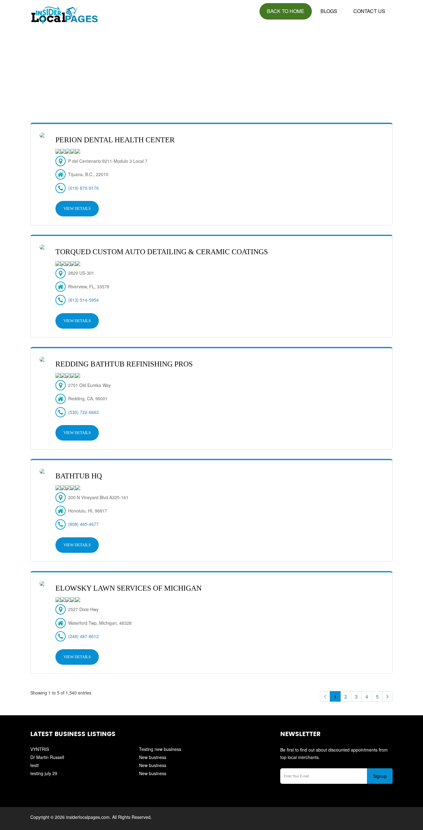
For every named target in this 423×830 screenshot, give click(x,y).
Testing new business (160, 749)
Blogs (329, 11)
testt (34, 765)
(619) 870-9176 (83, 188)
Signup (380, 776)
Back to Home (285, 11)
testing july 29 (43, 773)
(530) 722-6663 (83, 412)
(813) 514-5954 (83, 300)
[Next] (387, 696)
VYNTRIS (39, 749)
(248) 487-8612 (83, 636)
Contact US (369, 11)
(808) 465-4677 (83, 524)
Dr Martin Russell (47, 757)
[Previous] (325, 696)
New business (152, 757)
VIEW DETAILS (77, 208)
